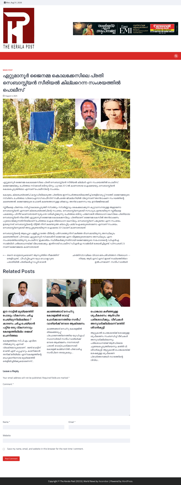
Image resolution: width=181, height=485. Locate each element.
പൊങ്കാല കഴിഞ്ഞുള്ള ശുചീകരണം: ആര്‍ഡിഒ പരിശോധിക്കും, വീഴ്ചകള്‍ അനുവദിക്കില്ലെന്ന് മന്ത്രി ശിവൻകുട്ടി (107, 319)
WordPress (127, 481)
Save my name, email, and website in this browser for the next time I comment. (45, 448)
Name (6, 422)
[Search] (176, 56)
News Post (8, 70)
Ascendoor (104, 481)
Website (7, 435)
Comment (8, 384)
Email (72, 422)
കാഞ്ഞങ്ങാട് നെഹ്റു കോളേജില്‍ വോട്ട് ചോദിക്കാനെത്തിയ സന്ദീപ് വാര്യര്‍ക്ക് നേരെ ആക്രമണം (66, 317)
